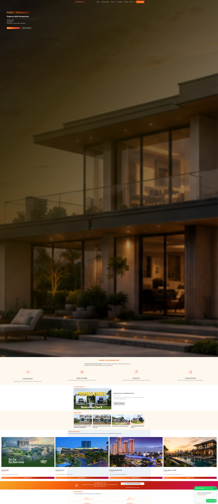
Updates (126, 1)
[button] (215, 488)
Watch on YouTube (119, 403)
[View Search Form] (135, 2)
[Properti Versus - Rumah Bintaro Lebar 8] (92, 398)
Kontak (130, 1)
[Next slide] (142, 421)
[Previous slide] (76, 421)
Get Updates (140, 1)
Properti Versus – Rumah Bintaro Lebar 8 (124, 393)
